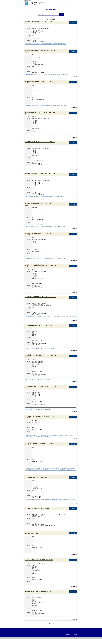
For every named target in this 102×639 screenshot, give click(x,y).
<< (48, 623)
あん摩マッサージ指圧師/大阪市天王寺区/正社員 (38, 508)
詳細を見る (73, 22)
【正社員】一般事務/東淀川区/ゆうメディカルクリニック (40, 297)
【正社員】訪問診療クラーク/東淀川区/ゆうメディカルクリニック (40, 387)
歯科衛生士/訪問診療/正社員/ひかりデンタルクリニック (40, 22)
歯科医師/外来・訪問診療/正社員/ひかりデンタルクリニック (40, 82)
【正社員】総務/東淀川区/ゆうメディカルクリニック (40, 325)
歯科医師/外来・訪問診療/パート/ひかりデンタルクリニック (40, 51)
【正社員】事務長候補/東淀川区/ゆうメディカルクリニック (40, 355)
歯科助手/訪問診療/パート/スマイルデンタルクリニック (40, 112)
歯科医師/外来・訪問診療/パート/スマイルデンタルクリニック (40, 234)
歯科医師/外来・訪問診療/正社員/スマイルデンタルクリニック (40, 265)
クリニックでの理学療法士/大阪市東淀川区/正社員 (39, 560)
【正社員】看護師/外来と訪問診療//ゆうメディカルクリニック (40, 444)
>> (53, 623)
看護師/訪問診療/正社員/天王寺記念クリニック (38, 591)
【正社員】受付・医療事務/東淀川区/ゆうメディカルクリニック (40, 417)
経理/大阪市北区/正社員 (31, 533)
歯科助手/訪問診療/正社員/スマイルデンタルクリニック (40, 142)
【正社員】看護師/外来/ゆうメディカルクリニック (39, 477)
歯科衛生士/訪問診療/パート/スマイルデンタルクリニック (40, 174)
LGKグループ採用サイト (35, 3)
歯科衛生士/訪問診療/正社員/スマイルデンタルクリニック (40, 204)
